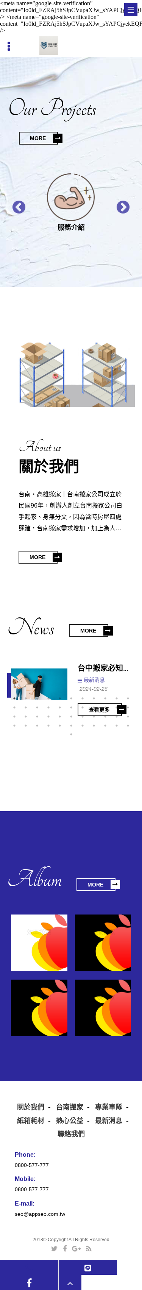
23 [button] (14, 716)
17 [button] (71, 707)
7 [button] (82, 698)
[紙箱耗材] (39, 375)
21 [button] (116, 707)
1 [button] (14, 698)
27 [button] (60, 716)
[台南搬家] (49, 45)
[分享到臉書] (65, 1248)
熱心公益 (69, 1121)
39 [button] (71, 725)
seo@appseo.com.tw (40, 1214)
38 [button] (60, 725)
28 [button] (71, 716)
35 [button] (26, 725)
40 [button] (82, 725)
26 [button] (48, 716)
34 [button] (14, 725)
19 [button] (94, 707)
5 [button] (60, 698)
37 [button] (48, 725)
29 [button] (82, 716)
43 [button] (116, 725)
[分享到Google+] (76, 1248)
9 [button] (105, 698)
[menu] (130, 9)
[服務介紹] (71, 197)
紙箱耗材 (30, 1121)
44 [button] (128, 725)
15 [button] (48, 707)
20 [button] (105, 707)
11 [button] (128, 698)
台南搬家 (69, 1107)
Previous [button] (15, 204)
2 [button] (26, 698)
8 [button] (94, 698)
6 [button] (71, 698)
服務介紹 (71, 227)
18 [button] (82, 707)
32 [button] (116, 716)
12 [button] (14, 707)
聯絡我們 (71, 1134)
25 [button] (37, 716)
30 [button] (94, 716)
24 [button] (26, 716)
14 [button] (37, 707)
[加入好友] (87, 1268)
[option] (71, 204)
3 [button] (37, 698)
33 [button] (128, 716)
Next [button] (119, 204)
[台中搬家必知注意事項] (39, 684)
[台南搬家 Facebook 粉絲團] (29, 1283)
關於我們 (30, 1107)
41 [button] (94, 725)
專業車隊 (108, 1107)
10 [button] (116, 698)
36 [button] (37, 725)
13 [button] (26, 707)
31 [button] (105, 716)
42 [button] (105, 725)
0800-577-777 (32, 1165)
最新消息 (94, 680)
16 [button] (60, 707)
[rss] (88, 1248)
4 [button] (48, 698)
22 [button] (128, 707)
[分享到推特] (54, 1248)
